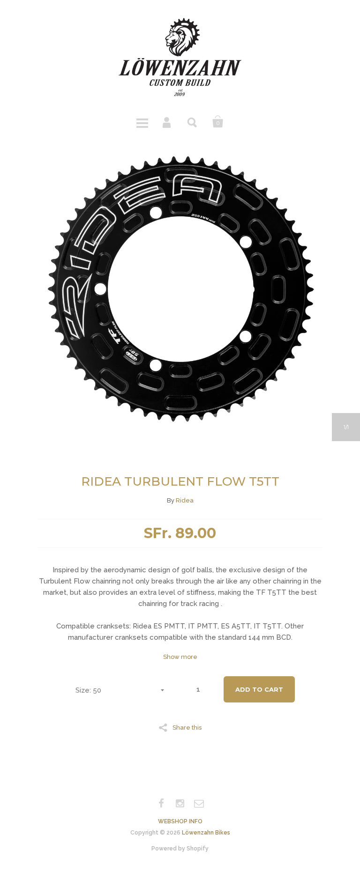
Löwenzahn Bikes (206, 832)
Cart (218, 121)
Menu (142, 121)
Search (192, 121)
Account (167, 121)
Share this (187, 727)
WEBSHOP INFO (180, 821)
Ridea (185, 500)
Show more (180, 657)
